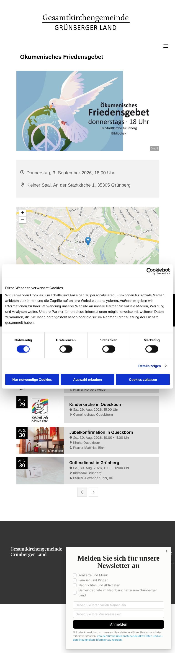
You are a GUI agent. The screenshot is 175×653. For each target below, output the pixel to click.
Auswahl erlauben (87, 379)
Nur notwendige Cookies (32, 379)
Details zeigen (149, 366)
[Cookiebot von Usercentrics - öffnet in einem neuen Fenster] (150, 271)
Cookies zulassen (143, 379)
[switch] (65, 349)
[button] (87, 46)
